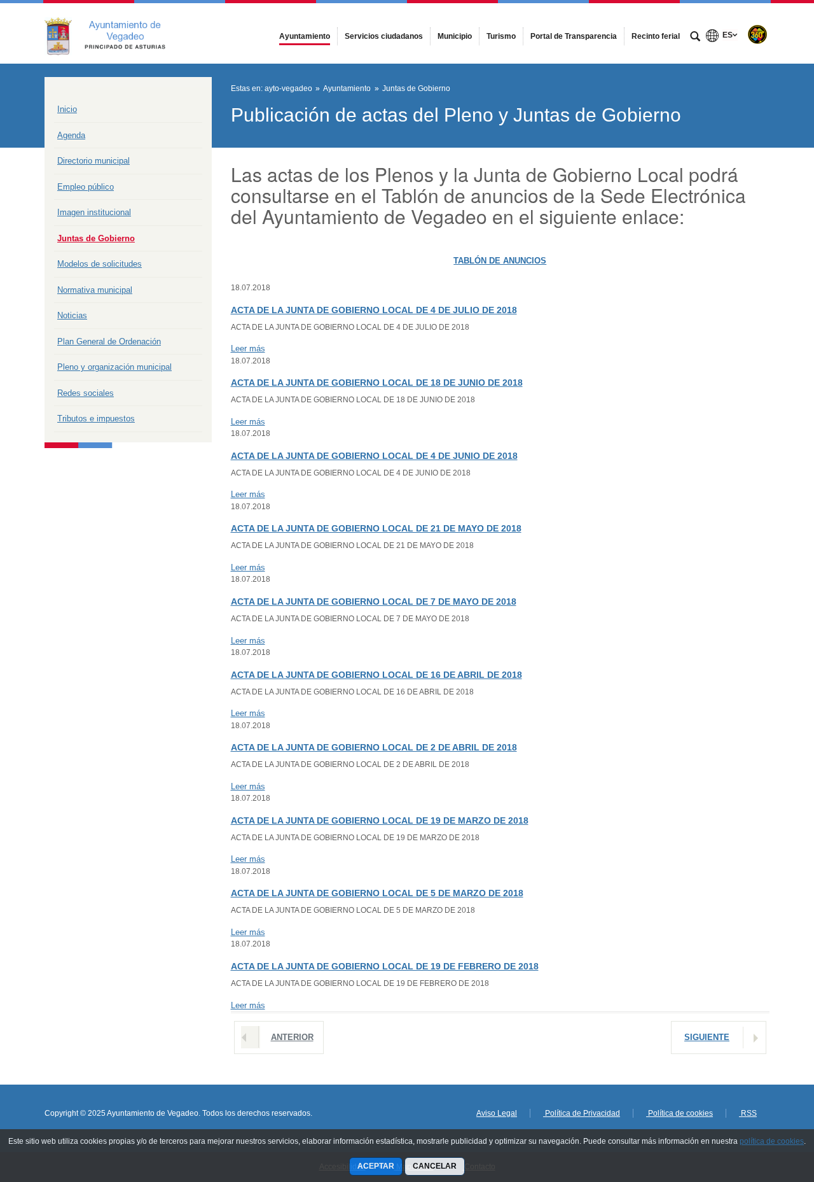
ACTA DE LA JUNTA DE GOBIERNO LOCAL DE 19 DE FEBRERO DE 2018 (385, 966)
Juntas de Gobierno (96, 238)
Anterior (292, 1037)
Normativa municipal (94, 290)
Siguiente (706, 1037)
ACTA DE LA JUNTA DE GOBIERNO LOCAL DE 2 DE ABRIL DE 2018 (374, 747)
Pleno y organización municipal (114, 367)
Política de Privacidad (581, 1113)
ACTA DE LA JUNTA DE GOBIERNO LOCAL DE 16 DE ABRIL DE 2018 (376, 675)
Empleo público (85, 187)
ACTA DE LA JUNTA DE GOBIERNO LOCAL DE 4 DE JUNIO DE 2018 (374, 456)
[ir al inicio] (763, 1105)
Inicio (67, 109)
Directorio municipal (93, 160)
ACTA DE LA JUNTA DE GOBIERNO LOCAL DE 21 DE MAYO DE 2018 (376, 528)
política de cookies (772, 1141)
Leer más (248, 348)
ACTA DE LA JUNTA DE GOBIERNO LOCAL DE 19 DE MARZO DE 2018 (379, 820)
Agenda (71, 135)
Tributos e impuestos (96, 418)
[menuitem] (304, 36)
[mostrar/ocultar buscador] (695, 37)
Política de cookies (679, 1113)
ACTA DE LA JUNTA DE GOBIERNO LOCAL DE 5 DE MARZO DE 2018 (377, 893)
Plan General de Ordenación (109, 341)
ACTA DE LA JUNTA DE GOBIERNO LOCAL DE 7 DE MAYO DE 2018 (373, 601)
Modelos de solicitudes (99, 264)
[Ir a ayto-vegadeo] (114, 33)
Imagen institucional (94, 212)
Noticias (72, 315)
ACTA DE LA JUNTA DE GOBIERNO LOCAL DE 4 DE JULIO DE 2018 (374, 310)
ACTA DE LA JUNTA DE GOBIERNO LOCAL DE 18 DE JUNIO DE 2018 (377, 382)
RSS (748, 1113)
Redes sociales (85, 393)
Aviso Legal (496, 1113)
